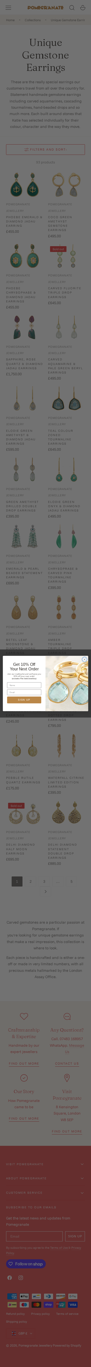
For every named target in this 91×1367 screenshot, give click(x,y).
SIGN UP (24, 700)
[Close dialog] (84, 659)
